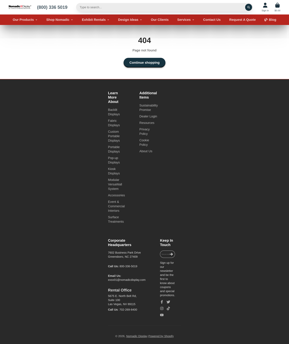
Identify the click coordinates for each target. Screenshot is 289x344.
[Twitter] (168, 302)
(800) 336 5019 (52, 7)
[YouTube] (162, 315)
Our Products (23, 19)
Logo (20, 7)
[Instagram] (162, 308)
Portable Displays (114, 149)
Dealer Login (148, 116)
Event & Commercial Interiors (116, 206)
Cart (277, 7)
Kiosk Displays (114, 171)
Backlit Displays (114, 112)
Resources (146, 123)
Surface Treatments (116, 219)
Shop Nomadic (57, 19)
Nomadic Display (137, 336)
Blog (272, 19)
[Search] (248, 7)
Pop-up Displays (114, 160)
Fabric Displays (114, 123)
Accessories (116, 195)
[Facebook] (162, 302)
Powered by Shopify (161, 336)
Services (184, 19)
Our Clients (160, 19)
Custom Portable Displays (114, 136)
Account (265, 7)
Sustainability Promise (148, 108)
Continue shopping (144, 62)
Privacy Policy (144, 132)
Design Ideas (128, 19)
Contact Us (212, 19)
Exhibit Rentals (94, 19)
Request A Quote (242, 19)
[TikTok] (168, 308)
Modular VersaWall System (115, 184)
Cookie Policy (144, 142)
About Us (145, 151)
